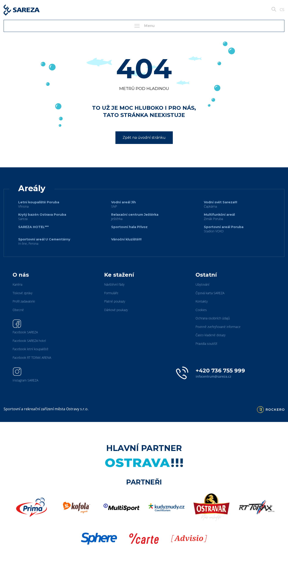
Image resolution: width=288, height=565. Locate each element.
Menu (149, 26)
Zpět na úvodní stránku (144, 137)
